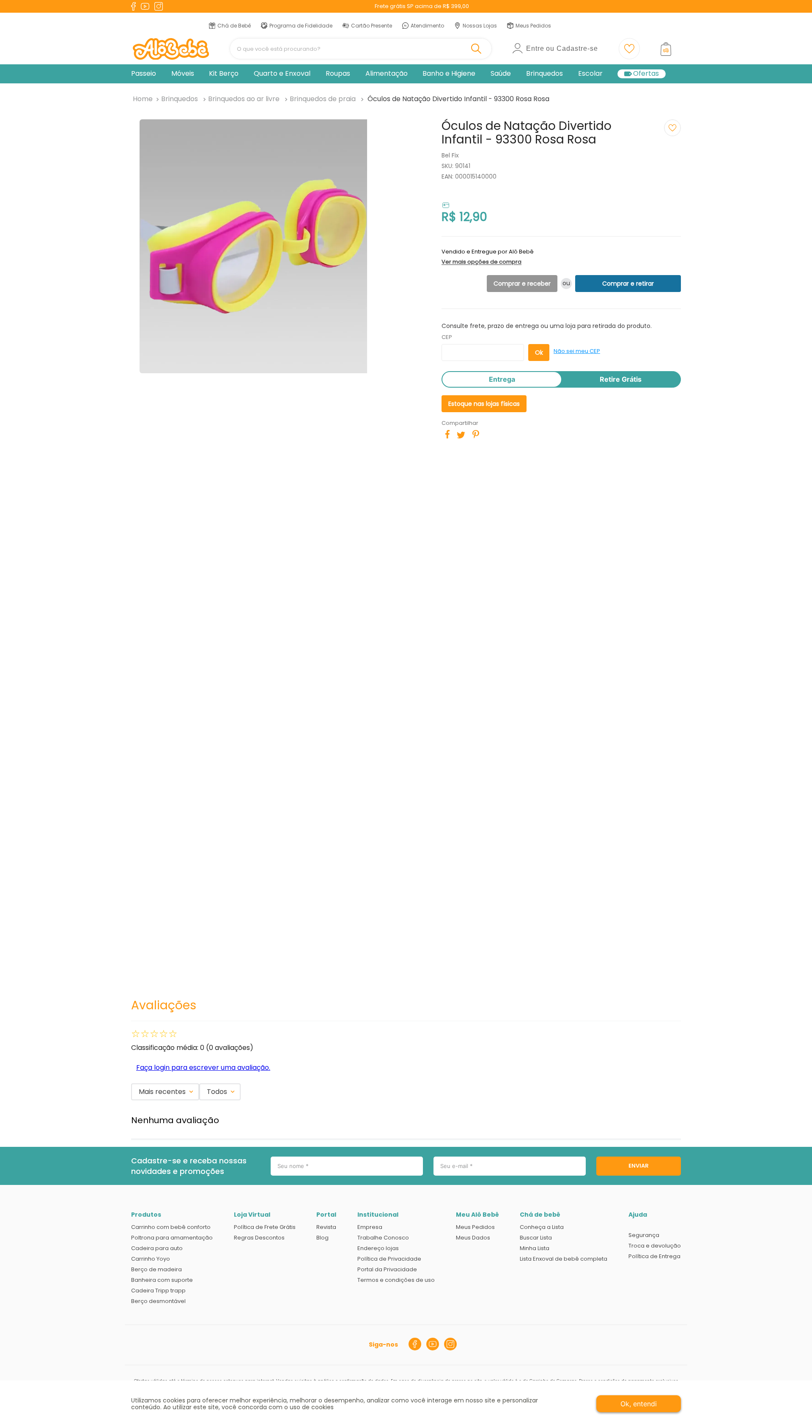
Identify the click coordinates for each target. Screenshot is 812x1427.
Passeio (143, 73)
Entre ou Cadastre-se (562, 48)
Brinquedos (544, 73)
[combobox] (361, 48)
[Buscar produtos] (478, 49)
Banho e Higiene (448, 73)
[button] (559, 257)
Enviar (638, 1166)
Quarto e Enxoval (282, 73)
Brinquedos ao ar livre (244, 99)
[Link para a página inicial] (142, 99)
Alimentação (386, 73)
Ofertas (646, 73)
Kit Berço (224, 73)
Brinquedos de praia (323, 99)
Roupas (338, 73)
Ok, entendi (638, 1403)
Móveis (182, 73)
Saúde (501, 73)
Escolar (590, 73)
